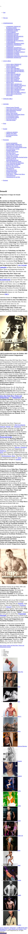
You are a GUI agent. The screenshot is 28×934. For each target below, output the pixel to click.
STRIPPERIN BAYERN (12, 33)
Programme (6, 139)
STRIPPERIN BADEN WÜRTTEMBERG (12, 31)
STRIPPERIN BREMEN (12, 37)
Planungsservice (10, 168)
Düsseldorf (23, 447)
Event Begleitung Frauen (12, 116)
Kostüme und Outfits (11, 172)
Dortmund (23, 605)
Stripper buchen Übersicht (12, 107)
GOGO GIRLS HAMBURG (13, 74)
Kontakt (5, 128)
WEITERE (6, 104)
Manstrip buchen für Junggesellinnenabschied (12, 159)
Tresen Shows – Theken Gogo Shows (15, 174)
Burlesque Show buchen (12, 165)
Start (4, 12)
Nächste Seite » (24, 927)
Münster (17, 447)
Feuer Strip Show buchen (12, 154)
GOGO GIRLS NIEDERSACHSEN (15, 89)
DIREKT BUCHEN (11, 133)
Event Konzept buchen (12, 135)
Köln (1, 452)
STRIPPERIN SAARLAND (13, 50)
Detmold (2, 426)
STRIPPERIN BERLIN (12, 35)
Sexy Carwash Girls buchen (13, 167)
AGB (1, 927)
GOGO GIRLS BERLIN (12, 79)
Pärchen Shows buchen (12, 156)
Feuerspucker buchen (11, 118)
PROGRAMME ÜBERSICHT (14, 144)
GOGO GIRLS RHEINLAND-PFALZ (16, 85)
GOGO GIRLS (7, 61)
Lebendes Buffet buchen (12, 151)
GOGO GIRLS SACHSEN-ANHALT (16, 92)
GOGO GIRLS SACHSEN (13, 75)
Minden (8, 426)
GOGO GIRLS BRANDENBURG (15, 70)
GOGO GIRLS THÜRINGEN (14, 84)
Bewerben (8, 136)
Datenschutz (13, 927)
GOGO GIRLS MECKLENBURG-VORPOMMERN (15, 72)
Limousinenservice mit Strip (13, 177)
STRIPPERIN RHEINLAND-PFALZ (15, 49)
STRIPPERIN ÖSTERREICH (13, 47)
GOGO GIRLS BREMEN (13, 68)
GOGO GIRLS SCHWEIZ (13, 78)
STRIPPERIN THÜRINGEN (13, 57)
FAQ (25, 929)
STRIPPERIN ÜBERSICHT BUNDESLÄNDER (13, 27)
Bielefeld (20, 603)
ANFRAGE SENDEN (12, 132)
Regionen (5, 180)
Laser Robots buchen (11, 170)
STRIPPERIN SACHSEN (12, 54)
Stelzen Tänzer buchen (11, 113)
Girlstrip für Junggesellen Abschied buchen (16, 157)
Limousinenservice (10, 175)
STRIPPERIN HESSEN (12, 39)
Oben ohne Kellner (11, 120)
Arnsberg (18, 459)
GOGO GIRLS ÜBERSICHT (13, 64)
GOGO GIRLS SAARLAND (13, 88)
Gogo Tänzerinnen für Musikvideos (15, 163)
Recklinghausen (6, 456)
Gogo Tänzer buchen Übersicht (14, 108)
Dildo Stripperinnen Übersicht (13, 110)
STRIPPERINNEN (8, 23)
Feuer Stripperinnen (11, 111)
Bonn (13, 456)
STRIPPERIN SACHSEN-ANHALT (15, 52)
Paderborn (3, 451)
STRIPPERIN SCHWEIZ (12, 53)
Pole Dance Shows (11, 153)
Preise (4, 123)
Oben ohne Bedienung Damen (13, 161)
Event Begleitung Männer (12, 117)
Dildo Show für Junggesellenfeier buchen (16, 147)
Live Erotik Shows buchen (12, 148)
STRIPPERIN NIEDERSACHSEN (15, 43)
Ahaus (19, 457)
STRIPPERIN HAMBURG (13, 29)
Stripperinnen (16, 397)
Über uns (5, 17)
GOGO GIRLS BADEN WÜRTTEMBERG (12, 66)
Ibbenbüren (17, 426)
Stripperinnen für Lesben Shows (14, 146)
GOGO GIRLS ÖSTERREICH (14, 87)
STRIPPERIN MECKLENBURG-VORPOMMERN (15, 41)
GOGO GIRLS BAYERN (12, 91)
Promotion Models (10, 150)
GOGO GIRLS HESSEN (12, 77)
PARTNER (3, 930)
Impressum (6, 927)
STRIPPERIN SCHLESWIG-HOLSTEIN (16, 56)
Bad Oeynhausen (20, 425)
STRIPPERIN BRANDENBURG (14, 36)
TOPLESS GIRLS (7, 98)
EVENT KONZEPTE (11, 143)
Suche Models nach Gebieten (15, 929)
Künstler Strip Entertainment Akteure (15, 114)
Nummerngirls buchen (11, 171)
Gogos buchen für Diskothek (13, 164)
